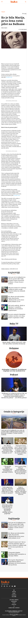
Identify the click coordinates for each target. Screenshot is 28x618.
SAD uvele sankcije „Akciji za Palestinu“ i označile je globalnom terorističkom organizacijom (16, 309)
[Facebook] (5, 50)
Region (3, 11)
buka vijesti (4, 27)
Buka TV (14, 324)
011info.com (17, 195)
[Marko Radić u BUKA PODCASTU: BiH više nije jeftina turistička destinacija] (14, 335)
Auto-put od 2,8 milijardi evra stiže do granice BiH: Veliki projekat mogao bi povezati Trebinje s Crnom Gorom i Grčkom (16, 281)
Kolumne (14, 349)
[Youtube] (15, 590)
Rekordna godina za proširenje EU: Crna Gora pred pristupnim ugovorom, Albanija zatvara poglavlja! (7, 512)
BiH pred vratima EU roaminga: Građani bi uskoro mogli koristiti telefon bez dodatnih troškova (17, 291)
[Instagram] (4, 590)
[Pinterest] (5, 57)
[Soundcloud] (12, 590)
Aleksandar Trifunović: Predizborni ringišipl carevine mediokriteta (14, 371)
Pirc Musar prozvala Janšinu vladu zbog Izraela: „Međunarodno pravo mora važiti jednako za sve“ (16, 300)
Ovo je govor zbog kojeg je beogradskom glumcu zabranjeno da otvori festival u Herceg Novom (20, 472)
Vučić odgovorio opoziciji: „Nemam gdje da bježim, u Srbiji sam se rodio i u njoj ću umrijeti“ (7, 493)
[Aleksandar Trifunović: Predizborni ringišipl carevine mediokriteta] (14, 360)
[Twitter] (7, 590)
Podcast (14, 375)
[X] (5, 54)
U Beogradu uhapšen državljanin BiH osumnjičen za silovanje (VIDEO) (7, 471)
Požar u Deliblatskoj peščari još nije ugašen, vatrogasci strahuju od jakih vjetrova (20, 493)
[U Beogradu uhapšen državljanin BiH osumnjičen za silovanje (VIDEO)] (7, 463)
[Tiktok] (10, 590)
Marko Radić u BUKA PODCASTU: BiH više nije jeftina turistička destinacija (14, 344)
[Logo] (14, 2)
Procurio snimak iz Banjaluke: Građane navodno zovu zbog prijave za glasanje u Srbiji (16, 317)
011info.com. (9, 77)
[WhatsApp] (5, 60)
